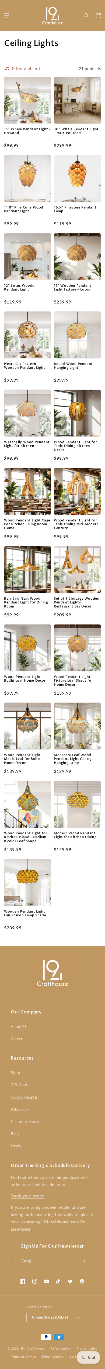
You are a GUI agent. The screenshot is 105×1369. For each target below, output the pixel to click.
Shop (15, 1072)
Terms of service (23, 1356)
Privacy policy (86, 1348)
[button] (7, 16)
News (16, 1145)
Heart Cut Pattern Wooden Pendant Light (24, 366)
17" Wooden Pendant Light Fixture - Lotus (73, 288)
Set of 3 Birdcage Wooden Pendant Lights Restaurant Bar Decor (76, 602)
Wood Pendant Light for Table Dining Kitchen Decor (75, 446)
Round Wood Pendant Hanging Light (73, 366)
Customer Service (27, 1121)
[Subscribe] (83, 1261)
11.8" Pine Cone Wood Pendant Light (23, 209)
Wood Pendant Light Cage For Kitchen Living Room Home (27, 524)
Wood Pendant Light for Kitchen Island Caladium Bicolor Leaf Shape (25, 837)
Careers (17, 1038)
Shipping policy (52, 1356)
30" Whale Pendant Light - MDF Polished (76, 131)
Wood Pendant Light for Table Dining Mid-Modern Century (76, 524)
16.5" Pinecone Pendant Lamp (75, 209)
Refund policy (61, 1348)
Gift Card (19, 1085)
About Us (19, 1026)
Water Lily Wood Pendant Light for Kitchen (27, 444)
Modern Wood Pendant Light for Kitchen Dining (75, 835)
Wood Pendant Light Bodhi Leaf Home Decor (25, 679)
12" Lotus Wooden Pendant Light (20, 288)
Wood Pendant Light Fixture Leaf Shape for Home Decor (73, 681)
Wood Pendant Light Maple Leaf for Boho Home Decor (22, 759)
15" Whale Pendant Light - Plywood (27, 131)
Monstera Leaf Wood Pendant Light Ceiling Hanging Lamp (73, 759)
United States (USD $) (50, 1317)
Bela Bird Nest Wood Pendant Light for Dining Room (26, 602)
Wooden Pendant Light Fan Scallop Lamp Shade (25, 913)
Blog (15, 1133)
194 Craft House (32, 1348)
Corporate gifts (24, 1097)
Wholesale (20, 1109)
